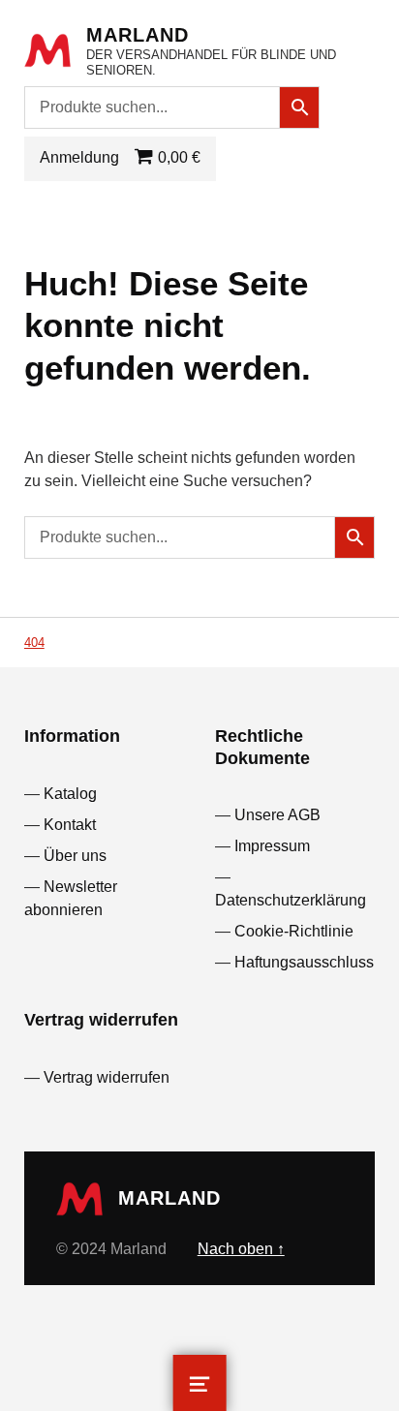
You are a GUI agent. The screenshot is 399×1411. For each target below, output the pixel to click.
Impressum (272, 846)
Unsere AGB (277, 815)
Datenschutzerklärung (290, 900)
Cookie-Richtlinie (293, 931)
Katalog (70, 793)
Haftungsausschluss (304, 962)
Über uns (75, 855)
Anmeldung (79, 157)
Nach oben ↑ (241, 1249)
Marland (137, 35)
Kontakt (70, 824)
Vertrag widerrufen (106, 1077)
